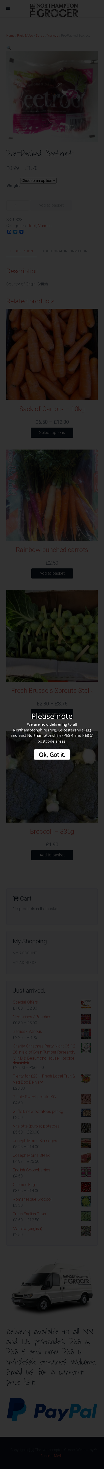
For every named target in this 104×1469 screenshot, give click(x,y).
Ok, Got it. (52, 754)
